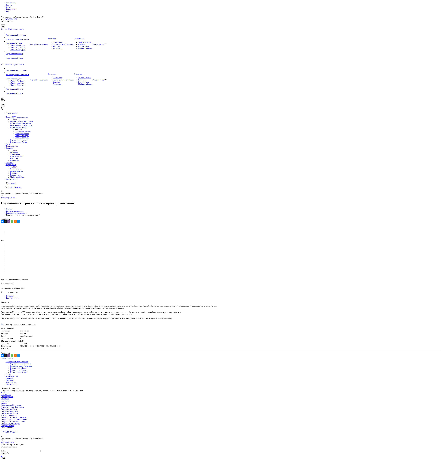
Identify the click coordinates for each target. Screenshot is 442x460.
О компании (57, 42)
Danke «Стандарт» (17, 50)
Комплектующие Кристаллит (17, 39)
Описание (9, 296)
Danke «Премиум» (17, 48)
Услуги (32, 44)
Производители (41, 44)
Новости (81, 44)
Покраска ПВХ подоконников (13, 422)
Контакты (69, 44)
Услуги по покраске (8, 415)
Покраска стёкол (7, 426)
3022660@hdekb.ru (8, 198)
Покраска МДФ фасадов (10, 424)
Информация (79, 38)
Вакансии (56, 46)
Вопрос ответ (83, 46)
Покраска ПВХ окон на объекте (13, 417)
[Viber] (8, 221)
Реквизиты (57, 49)
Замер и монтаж (84, 42)
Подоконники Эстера (14, 58)
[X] (5, 221)
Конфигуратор (98, 44)
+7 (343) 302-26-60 (9, 19)
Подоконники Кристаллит (16, 35)
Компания (52, 38)
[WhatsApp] (12, 221)
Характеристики (12, 298)
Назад (15, 119)
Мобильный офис (85, 49)
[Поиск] (3, 26)
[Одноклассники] (15, 221)
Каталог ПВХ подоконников (12, 29)
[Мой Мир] (18, 221)
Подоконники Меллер (14, 54)
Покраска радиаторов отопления (14, 419)
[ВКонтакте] (2, 221)
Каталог (4, 403)
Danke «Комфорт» (17, 45)
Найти (4, 453)
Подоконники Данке (14, 43)
